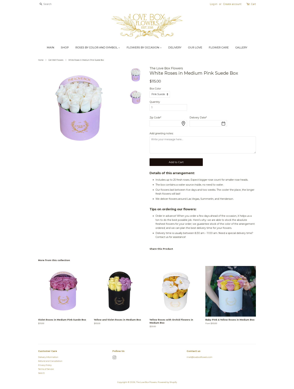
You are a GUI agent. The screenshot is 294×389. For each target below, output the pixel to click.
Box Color (155, 88)
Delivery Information (48, 357)
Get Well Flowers (55, 60)
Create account (232, 4)
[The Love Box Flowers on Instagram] (114, 358)
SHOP (65, 47)
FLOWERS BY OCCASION (143, 47)
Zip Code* (155, 117)
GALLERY (241, 47)
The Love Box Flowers (146, 382)
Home (40, 60)
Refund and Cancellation (50, 361)
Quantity (155, 101)
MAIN (50, 47)
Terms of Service (46, 369)
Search (41, 373)
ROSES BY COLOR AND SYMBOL (96, 47)
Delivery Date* (198, 117)
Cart (253, 4)
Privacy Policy (45, 365)
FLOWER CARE (219, 47)
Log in (213, 4)
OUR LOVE (195, 47)
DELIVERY (174, 47)
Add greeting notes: (161, 133)
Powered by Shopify (167, 382)
